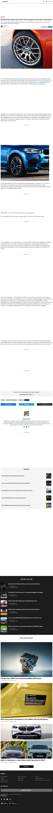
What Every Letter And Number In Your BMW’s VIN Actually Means (24, 719)
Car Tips (3, 17)
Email (45, 404)
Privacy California (4, 781)
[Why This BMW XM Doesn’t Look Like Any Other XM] (48, 496)
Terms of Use (20, 778)
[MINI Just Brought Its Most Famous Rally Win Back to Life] (4, 601)
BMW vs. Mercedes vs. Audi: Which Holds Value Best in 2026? (23, 760)
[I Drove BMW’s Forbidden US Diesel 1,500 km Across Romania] (48, 503)
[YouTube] (26, 427)
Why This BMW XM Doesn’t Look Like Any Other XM (14, 498)
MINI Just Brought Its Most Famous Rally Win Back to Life (22, 601)
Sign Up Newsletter (39, 778)
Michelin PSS (20, 400)
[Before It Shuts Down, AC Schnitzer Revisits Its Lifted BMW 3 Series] (4, 626)
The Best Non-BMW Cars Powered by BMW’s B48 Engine (21, 678)
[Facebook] (2, 799)
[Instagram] (29, 427)
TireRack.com (30, 212)
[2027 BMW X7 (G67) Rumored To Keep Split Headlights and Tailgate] (4, 592)
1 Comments (50, 26)
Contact (36, 776)
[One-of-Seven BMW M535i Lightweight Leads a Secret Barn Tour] (4, 617)
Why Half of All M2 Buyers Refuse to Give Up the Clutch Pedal (24, 584)
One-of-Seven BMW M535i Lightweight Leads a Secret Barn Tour (25, 617)
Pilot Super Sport (21, 79)
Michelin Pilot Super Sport (11, 400)
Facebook (9, 404)
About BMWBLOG (4, 776)
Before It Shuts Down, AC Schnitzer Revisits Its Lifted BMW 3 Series (25, 626)
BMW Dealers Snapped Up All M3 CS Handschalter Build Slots (24, 609)
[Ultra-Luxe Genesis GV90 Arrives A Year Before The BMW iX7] (48, 481)
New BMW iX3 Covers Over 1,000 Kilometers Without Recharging (17, 490)
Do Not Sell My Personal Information (42, 780)
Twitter (27, 404)
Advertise (3, 778)
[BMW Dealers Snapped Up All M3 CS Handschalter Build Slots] (4, 609)
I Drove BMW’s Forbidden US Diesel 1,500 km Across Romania (16, 505)
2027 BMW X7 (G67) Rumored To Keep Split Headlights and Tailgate (25, 592)
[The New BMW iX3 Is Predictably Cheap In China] (48, 474)
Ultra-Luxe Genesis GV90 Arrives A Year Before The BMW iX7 (16, 483)
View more (26, 766)
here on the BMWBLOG (39, 83)
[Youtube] (7, 799)
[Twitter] (24, 427)
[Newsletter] (46, 1)
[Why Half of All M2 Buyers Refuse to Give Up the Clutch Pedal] (4, 584)
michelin (3, 400)
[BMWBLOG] (26, 795)
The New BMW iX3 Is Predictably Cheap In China (13, 475)
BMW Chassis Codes (22, 776)
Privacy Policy (20, 780)
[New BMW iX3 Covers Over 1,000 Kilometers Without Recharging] (48, 488)
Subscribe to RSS (4, 780)
